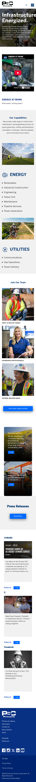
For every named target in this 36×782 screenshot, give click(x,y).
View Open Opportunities (18, 408)
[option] (18, 23)
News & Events (7, 730)
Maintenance (10, 202)
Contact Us (6, 727)
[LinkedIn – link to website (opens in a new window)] (18, 750)
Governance (6, 724)
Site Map (5, 758)
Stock (4, 732)
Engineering (10, 192)
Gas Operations (12, 262)
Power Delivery (11, 267)
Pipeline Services (12, 206)
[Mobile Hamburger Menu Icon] (32, 5)
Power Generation (13, 211)
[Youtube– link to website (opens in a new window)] (22, 750)
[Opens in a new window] (11, 452)
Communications (13, 258)
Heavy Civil (9, 197)
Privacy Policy (6, 763)
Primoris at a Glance (8, 721)
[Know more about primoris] (11, 484)
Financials (5, 738)
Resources (5, 741)
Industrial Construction (16, 188)
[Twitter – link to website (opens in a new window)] (13, 750)
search (27, 5)
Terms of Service (7, 768)
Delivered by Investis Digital (11, 778)
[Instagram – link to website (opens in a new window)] (8, 750)
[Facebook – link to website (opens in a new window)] (4, 750)
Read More (18, 516)
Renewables (10, 183)
